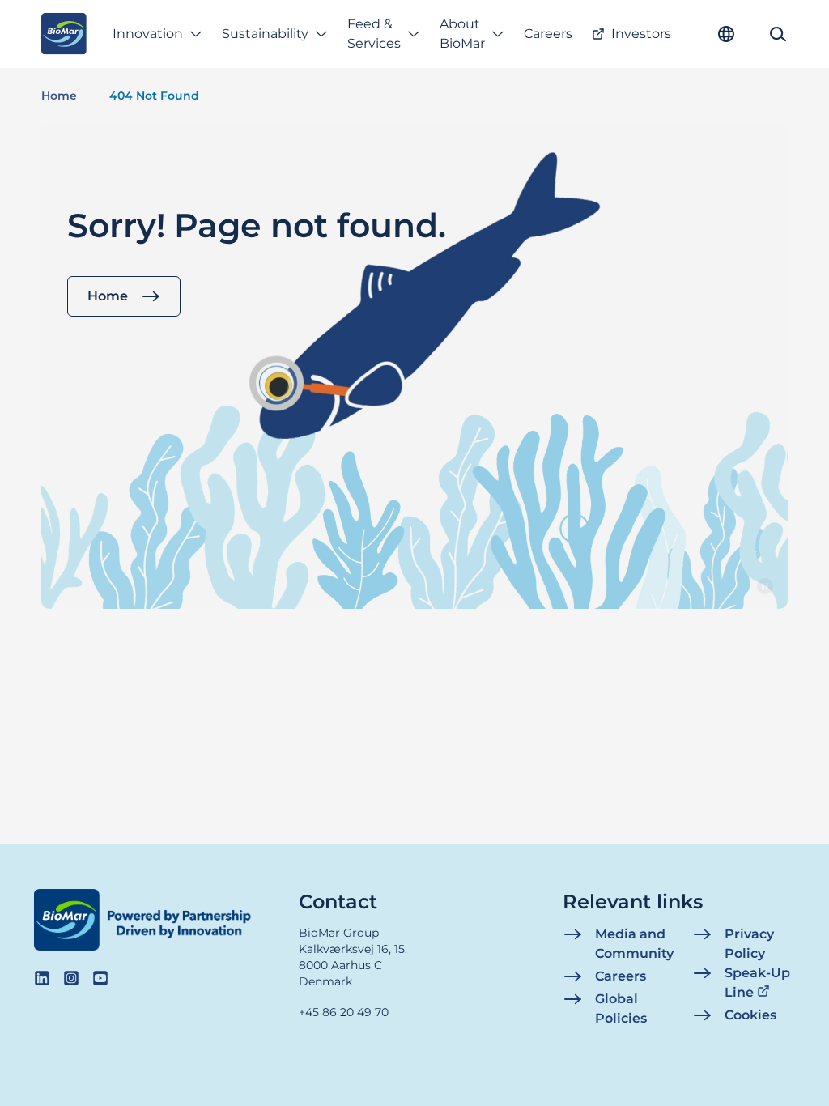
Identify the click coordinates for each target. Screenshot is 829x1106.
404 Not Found (154, 95)
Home (59, 95)
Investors (641, 33)
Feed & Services (374, 33)
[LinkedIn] (42, 978)
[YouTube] (100, 978)
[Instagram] (71, 978)
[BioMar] (63, 34)
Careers (548, 33)
